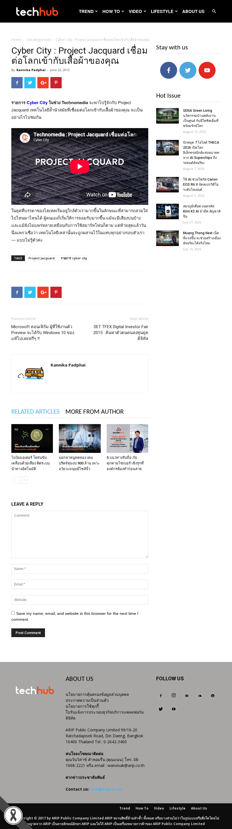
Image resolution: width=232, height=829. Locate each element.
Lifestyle (162, 11)
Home (16, 39)
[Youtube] (173, 709)
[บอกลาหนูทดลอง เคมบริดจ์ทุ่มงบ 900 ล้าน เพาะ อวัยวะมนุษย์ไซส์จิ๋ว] (79, 438)
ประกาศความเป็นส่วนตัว (87, 700)
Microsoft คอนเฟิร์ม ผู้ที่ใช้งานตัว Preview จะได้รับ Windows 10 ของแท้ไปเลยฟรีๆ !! (42, 332)
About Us (193, 11)
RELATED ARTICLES (35, 412)
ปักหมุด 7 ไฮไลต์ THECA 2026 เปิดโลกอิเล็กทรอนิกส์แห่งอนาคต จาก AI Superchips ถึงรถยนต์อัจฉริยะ (201, 153)
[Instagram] (173, 695)
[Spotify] (212, 696)
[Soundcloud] (199, 696)
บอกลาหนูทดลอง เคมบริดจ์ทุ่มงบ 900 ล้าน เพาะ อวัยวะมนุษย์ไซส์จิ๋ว (79, 463)
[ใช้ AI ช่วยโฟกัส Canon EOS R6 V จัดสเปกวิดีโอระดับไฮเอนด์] (167, 184)
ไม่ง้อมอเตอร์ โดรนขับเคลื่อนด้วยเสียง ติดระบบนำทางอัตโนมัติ (30, 463)
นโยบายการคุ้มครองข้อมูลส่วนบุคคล (97, 694)
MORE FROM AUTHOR (94, 412)
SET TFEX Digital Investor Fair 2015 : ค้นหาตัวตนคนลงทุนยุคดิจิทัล (120, 332)
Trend (86, 11)
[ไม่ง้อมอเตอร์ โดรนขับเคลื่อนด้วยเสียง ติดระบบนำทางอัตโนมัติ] (32, 438)
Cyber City (36, 102)
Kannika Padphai (31, 70)
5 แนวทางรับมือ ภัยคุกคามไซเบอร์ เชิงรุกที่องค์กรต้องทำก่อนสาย (125, 463)
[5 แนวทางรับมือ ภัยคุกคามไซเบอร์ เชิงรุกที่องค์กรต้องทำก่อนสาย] (127, 438)
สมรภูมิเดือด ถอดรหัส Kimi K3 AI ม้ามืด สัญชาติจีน (202, 211)
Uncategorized (38, 39)
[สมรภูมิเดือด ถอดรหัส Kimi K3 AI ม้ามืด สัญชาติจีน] (167, 211)
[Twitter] (160, 709)
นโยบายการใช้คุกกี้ (82, 706)
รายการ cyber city (74, 258)
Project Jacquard (42, 258)
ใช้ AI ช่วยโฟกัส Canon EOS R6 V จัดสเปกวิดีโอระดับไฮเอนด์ (200, 184)
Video (135, 11)
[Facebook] (160, 696)
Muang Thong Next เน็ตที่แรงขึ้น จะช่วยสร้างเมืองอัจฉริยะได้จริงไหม (202, 238)
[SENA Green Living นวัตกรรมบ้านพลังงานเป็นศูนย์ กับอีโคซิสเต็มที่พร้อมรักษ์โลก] (167, 116)
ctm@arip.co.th (106, 789)
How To (111, 11)
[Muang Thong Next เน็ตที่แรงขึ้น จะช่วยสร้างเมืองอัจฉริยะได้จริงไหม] (167, 238)
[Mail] (186, 696)
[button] (214, 11)
